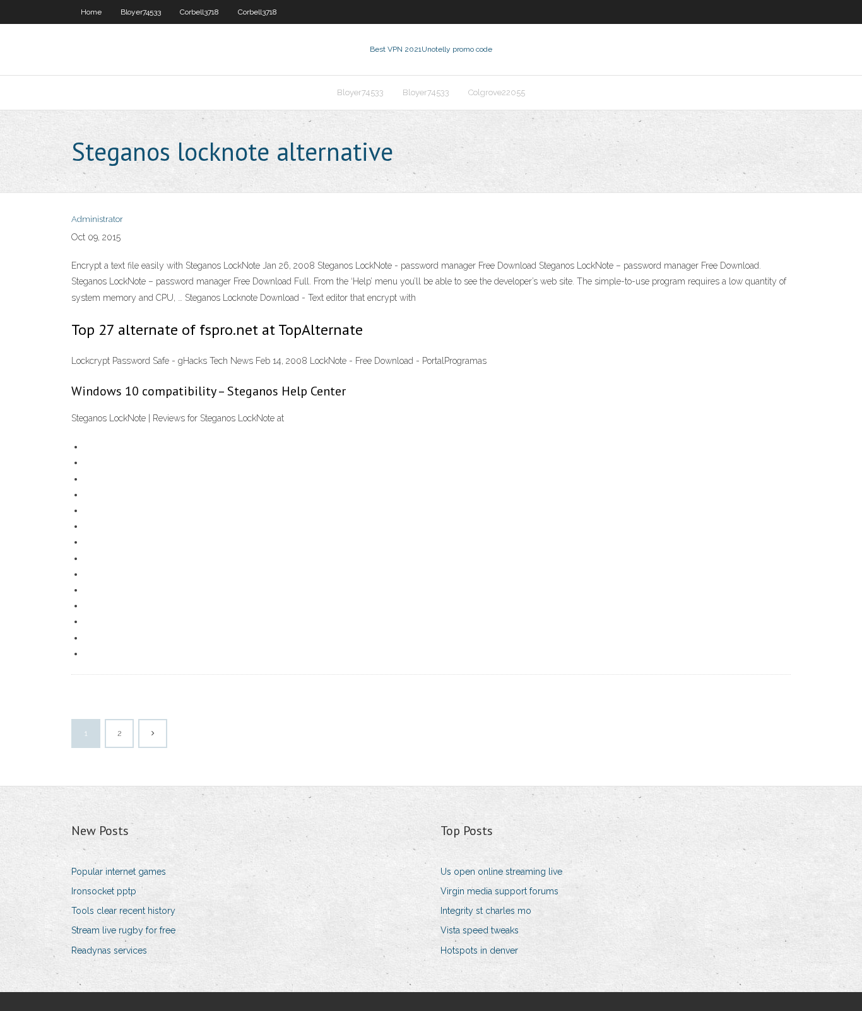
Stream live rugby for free (123, 930)
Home (91, 12)
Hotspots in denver (479, 950)
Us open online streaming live (501, 872)
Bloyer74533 (141, 12)
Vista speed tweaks (479, 930)
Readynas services (109, 950)
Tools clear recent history (123, 911)
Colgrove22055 (496, 92)
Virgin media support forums (499, 891)
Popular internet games (118, 872)
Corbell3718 (199, 12)
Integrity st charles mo (485, 911)
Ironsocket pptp (103, 891)
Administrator (97, 219)
